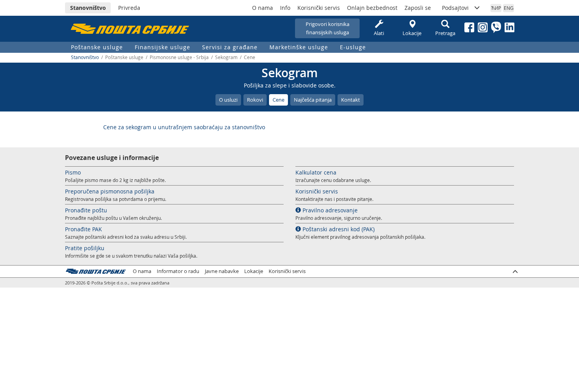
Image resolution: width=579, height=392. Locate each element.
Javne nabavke (222, 271)
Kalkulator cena (315, 172)
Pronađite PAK (83, 229)
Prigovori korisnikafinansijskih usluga (327, 28)
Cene (278, 99)
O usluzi (228, 99)
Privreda (129, 7)
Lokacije (412, 33)
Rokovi (255, 99)
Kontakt (350, 99)
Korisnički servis (318, 7)
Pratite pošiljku (84, 248)
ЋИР (496, 8)
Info (285, 7)
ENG (509, 8)
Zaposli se (418, 7)
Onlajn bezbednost (372, 7)
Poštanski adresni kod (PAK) (338, 229)
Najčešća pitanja (313, 99)
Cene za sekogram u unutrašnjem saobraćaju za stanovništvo (184, 127)
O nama (262, 7)
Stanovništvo (88, 7)
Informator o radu (178, 271)
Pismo (73, 172)
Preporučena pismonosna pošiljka (109, 191)
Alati (379, 33)
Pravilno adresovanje (329, 210)
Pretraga (445, 33)
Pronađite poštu (86, 210)
